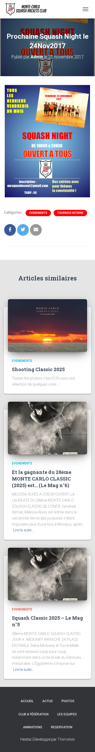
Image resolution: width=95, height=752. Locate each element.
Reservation (61, 727)
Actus (47, 701)
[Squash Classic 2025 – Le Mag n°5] (47, 574)
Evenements (38, 212)
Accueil (27, 701)
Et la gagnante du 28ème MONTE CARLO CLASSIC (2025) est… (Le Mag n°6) (41, 478)
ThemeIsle (66, 739)
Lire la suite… (23, 530)
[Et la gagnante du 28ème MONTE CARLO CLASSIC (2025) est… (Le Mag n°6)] (47, 428)
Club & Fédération (33, 714)
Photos (67, 701)
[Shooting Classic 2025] (47, 325)
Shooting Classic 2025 (38, 369)
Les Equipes (67, 714)
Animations (32, 727)
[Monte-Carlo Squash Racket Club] (27, 9)
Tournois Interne (70, 212)
